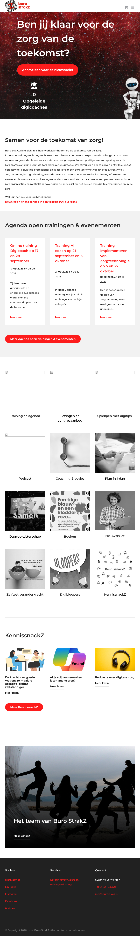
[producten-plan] (115, 434)
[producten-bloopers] (70, 550)
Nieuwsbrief (12, 879)
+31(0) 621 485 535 (105, 886)
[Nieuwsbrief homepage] (115, 492)
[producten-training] (25, 372)
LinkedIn (10, 886)
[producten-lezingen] (70, 371)
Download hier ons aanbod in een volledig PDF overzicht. (41, 201)
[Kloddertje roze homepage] (70, 492)
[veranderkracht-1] (25, 550)
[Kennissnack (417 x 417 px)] (115, 550)
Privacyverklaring (61, 884)
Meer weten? (22, 835)
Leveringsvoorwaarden (64, 879)
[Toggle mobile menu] (133, 7)
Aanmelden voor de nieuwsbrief (47, 70)
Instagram (11, 894)
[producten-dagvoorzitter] (25, 492)
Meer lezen (12, 692)
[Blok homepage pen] (115, 372)
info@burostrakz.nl (106, 894)
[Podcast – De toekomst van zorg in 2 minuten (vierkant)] (25, 434)
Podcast (10, 908)
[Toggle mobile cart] (126, 7)
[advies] (70, 434)
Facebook (11, 901)
